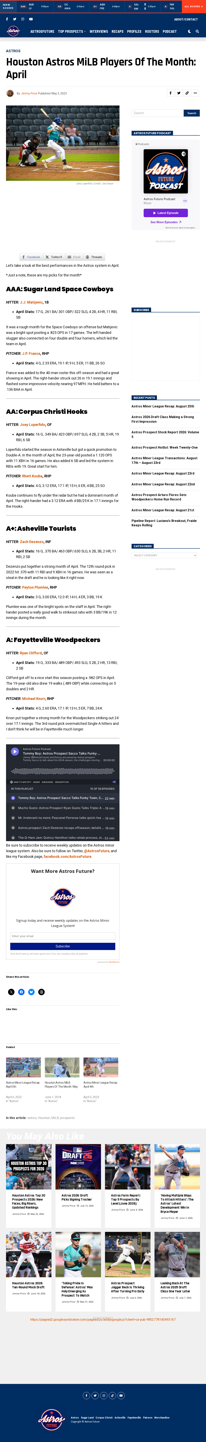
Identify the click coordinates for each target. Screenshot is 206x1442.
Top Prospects (70, 31)
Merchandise (162, 1417)
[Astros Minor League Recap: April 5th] (23, 1067)
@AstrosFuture (96, 851)
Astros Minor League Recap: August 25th (163, 406)
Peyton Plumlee (35, 587)
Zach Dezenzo (32, 542)
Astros (75, 1417)
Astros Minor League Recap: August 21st (163, 510)
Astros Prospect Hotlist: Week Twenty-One (165, 447)
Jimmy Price (29, 93)
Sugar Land (87, 1417)
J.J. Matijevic (31, 302)
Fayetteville (134, 1417)
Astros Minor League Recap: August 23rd (163, 473)
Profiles (134, 31)
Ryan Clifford (31, 653)
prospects (67, 1118)
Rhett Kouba (32, 476)
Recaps (118, 31)
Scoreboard (104, 44)
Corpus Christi (104, 1417)
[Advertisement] (62, 221)
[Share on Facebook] (170, 93)
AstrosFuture (42, 31)
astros (32, 1118)
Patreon (147, 1417)
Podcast (170, 31)
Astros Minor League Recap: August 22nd (163, 484)
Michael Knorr (33, 698)
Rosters (152, 31)
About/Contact (186, 19)
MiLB (55, 1118)
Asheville (120, 1417)
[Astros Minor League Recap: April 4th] (100, 1067)
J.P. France (31, 353)
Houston (44, 1118)
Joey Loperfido (32, 424)
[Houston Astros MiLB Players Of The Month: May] (62, 1067)
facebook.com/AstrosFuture (67, 856)
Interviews (99, 31)
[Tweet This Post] (178, 93)
